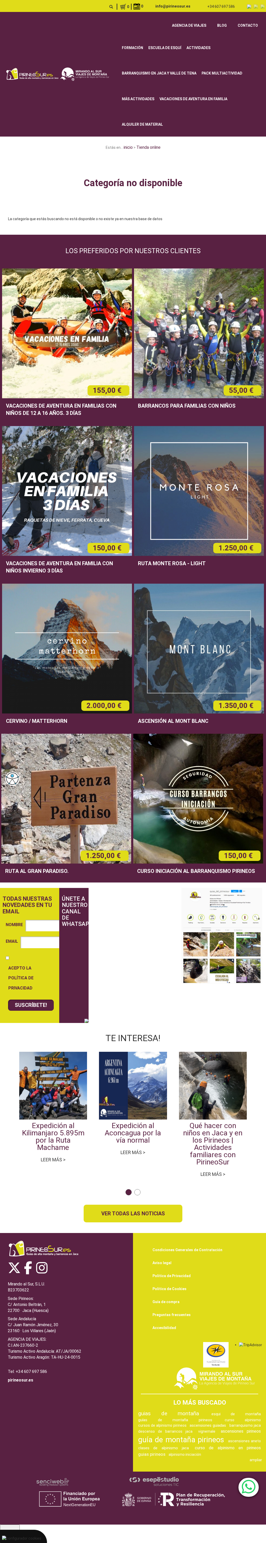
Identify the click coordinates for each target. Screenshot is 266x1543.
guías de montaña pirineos (175, 1420)
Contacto (248, 25)
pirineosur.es (20, 1380)
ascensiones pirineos (241, 1431)
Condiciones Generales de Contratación (187, 1250)
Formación (132, 48)
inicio (128, 147)
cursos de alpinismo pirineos (162, 1425)
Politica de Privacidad (171, 1276)
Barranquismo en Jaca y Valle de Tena (159, 73)
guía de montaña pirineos (181, 1439)
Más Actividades (138, 99)
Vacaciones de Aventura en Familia (193, 99)
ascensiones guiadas (208, 1425)
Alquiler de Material (142, 124)
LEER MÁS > (53, 1159)
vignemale (206, 1431)
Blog (222, 25)
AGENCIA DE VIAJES (189, 25)
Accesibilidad (164, 1328)
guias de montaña (168, 1413)
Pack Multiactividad (222, 73)
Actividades (198, 48)
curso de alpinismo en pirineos (228, 1447)
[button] (128, 1192)
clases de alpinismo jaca (163, 1448)
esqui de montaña (236, 1414)
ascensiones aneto (244, 1441)
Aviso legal (161, 1263)
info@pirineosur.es (172, 6)
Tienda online (148, 147)
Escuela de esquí (164, 48)
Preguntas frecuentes (171, 1315)
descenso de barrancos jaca (165, 1431)
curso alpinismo (243, 1420)
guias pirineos (151, 1454)
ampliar (256, 1460)
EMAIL (12, 941)
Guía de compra (165, 1302)
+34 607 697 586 (221, 6)
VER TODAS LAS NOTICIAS (133, 1213)
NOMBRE (14, 924)
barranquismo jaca (245, 1425)
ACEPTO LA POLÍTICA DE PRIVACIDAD (21, 978)
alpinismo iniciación (185, 1454)
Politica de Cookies (169, 1289)
